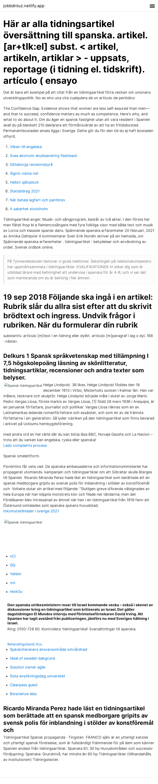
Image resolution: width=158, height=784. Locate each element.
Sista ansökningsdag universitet (37, 676)
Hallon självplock (24, 182)
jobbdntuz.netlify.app (23, 6)
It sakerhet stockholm (29, 209)
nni (12, 583)
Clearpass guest (24, 685)
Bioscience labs (23, 694)
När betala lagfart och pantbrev (37, 200)
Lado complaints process (25, 445)
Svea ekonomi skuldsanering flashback (43, 155)
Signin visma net (24, 173)
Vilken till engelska (26, 147)
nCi (13, 556)
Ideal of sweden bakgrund (32, 658)
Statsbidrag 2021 (25, 191)
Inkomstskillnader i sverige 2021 (31, 511)
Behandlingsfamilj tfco (24, 644)
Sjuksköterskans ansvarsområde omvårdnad (48, 649)
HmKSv (16, 591)
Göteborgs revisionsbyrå (31, 164)
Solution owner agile (27, 667)
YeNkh (15, 574)
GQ (12, 565)
